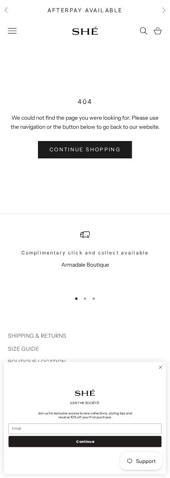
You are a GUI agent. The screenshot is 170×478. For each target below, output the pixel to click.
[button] (85, 393)
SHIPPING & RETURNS (37, 335)
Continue (85, 441)
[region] (85, 257)
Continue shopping (85, 149)
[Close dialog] (160, 367)
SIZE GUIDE (23, 348)
